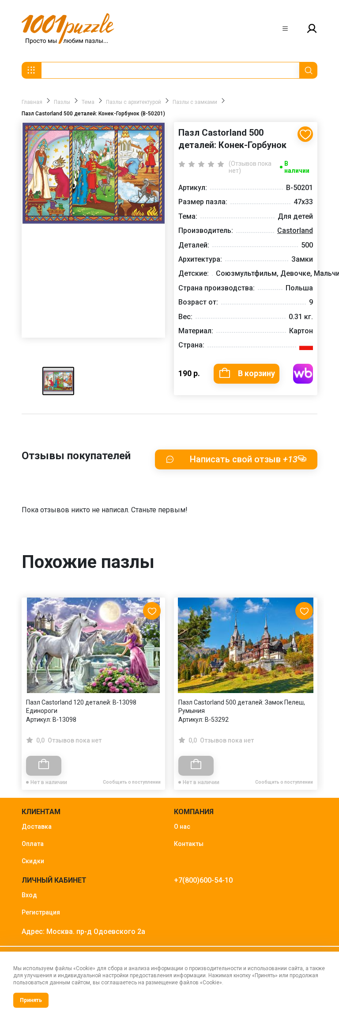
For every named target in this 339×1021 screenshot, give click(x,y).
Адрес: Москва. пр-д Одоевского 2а (83, 931)
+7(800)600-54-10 (203, 880)
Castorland (295, 230)
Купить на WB (303, 374)
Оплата (33, 843)
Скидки (33, 861)
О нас (182, 826)
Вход (29, 895)
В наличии (296, 167)
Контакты (188, 843)
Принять (31, 1000)
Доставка (37, 826)
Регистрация (41, 912)
